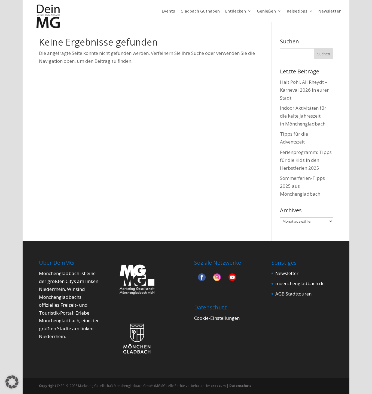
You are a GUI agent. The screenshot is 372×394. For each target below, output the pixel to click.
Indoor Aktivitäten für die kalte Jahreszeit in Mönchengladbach (303, 116)
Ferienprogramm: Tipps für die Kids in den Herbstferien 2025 (306, 160)
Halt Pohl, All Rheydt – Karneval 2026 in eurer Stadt (304, 90)
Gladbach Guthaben (200, 11)
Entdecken (235, 11)
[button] (12, 382)
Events (168, 11)
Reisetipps (297, 11)
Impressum (216, 385)
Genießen (266, 11)
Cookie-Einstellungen (217, 318)
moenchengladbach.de (300, 283)
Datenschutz (240, 385)
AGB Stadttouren (293, 294)
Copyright (47, 385)
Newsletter (329, 11)
